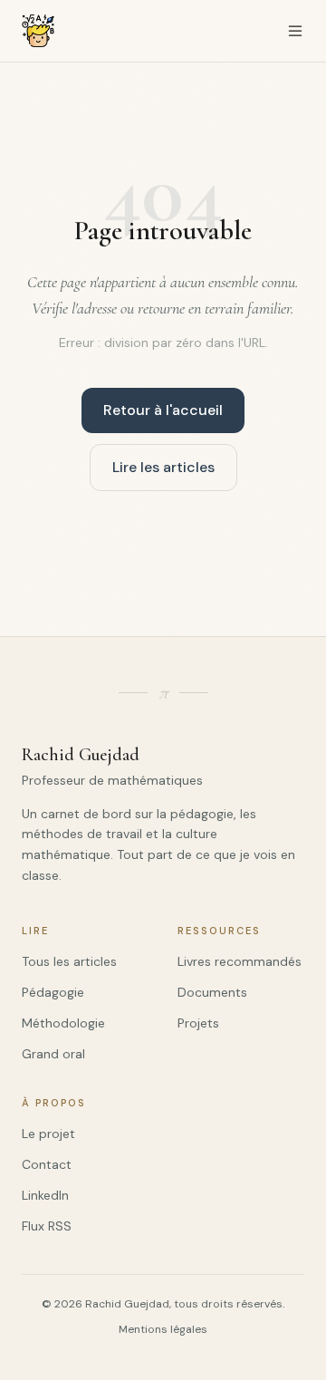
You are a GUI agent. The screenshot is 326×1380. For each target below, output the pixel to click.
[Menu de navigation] (295, 30)
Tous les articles (69, 961)
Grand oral (53, 1054)
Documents (212, 992)
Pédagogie (53, 992)
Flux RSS (47, 1226)
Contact (47, 1164)
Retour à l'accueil (163, 410)
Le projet (48, 1133)
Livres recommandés (239, 961)
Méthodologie (63, 1023)
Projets (198, 1023)
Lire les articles (163, 467)
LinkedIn (45, 1195)
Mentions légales (163, 1329)
